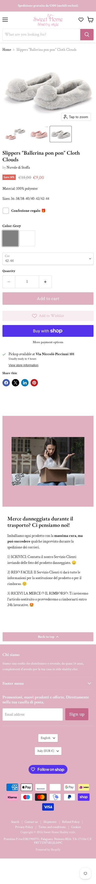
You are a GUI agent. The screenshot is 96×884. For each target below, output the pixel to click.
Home (6, 50)
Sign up (76, 714)
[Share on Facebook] (6, 382)
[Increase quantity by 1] (45, 281)
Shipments (50, 822)
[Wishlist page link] (82, 19)
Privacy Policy (24, 827)
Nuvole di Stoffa (18, 167)
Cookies (76, 827)
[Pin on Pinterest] (34, 382)
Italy (45, 751)
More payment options (48, 342)
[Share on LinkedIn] (25, 382)
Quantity (8, 271)
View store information (23, 365)
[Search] (87, 34)
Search (15, 822)
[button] (15, 134)
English (45, 738)
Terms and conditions (52, 827)
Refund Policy (71, 822)
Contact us (31, 822)
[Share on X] (15, 382)
